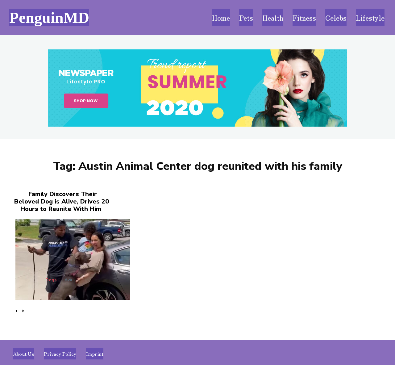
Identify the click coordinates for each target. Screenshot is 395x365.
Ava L (70, 280)
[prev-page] (20, 310)
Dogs (50, 280)
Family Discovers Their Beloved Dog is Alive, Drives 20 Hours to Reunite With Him (61, 201)
